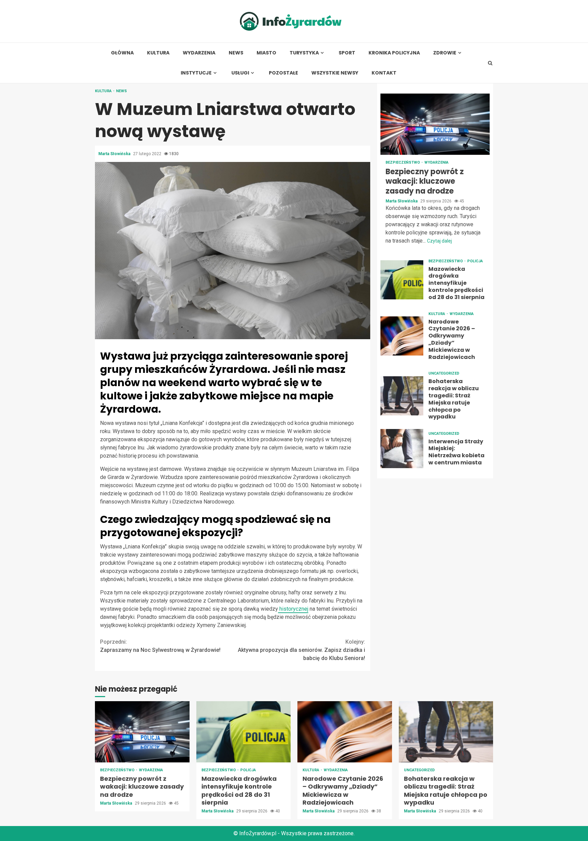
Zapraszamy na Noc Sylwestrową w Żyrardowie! (160, 646)
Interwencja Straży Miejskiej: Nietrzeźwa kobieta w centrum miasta (401, 448)
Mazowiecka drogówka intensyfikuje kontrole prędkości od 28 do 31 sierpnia (401, 279)
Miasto (266, 53)
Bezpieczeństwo (403, 162)
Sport (347, 53)
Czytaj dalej (439, 241)
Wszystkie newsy (334, 73)
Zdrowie (444, 53)
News (236, 53)
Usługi (240, 73)
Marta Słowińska (114, 153)
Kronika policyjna (394, 53)
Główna (122, 53)
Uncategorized (443, 374)
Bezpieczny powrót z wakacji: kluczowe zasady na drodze (435, 124)
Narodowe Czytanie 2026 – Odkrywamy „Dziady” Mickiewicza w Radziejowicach (401, 336)
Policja (475, 261)
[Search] (490, 62)
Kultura (158, 53)
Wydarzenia (199, 53)
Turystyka (304, 53)
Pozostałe (283, 73)
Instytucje (196, 73)
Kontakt (384, 73)
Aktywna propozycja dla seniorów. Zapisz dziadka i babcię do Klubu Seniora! (301, 650)
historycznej (293, 609)
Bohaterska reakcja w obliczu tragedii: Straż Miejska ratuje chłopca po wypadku (401, 395)
